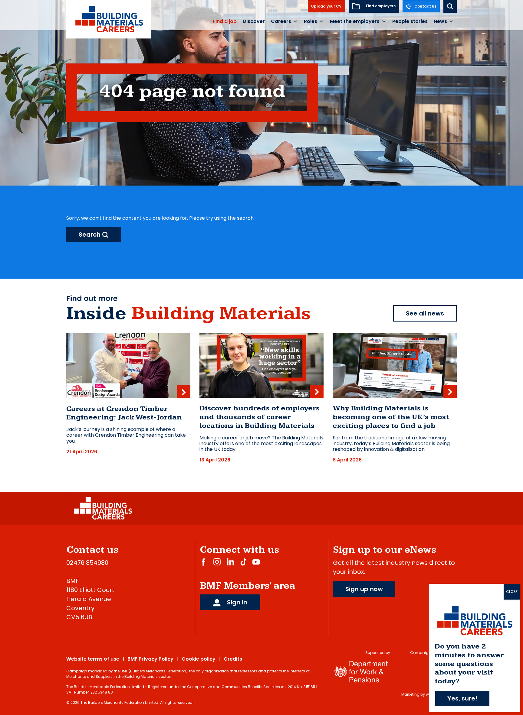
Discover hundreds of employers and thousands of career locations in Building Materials (259, 417)
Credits (233, 658)
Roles (310, 21)
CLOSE (512, 591)
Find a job (225, 21)
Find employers (380, 5)
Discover (254, 21)
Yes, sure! (462, 698)
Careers (281, 21)
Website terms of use (92, 658)
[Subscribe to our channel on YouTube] (256, 561)
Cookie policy (198, 658)
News (440, 21)
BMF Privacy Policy (150, 658)
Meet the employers (355, 21)
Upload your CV (326, 6)
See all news (425, 313)
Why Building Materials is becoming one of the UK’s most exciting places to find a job (391, 417)
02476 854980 (87, 562)
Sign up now (364, 589)
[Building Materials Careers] (108, 19)
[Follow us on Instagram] (217, 561)
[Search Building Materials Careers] (450, 6)
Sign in (236, 602)
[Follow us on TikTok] (243, 561)
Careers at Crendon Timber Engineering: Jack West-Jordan (124, 413)
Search (90, 234)
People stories (410, 21)
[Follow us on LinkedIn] (230, 561)
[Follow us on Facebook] (203, 561)
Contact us (424, 6)
